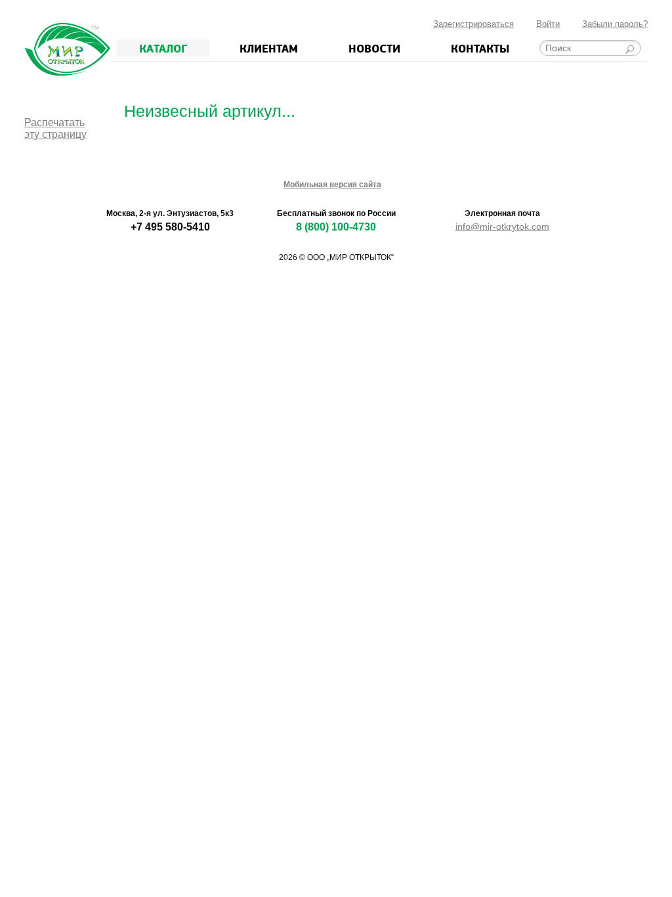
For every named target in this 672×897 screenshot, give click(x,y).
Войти (548, 24)
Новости (374, 47)
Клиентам (269, 47)
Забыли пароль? (615, 24)
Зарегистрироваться (473, 24)
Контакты (480, 47)
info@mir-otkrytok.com (502, 226)
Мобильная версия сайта (332, 184)
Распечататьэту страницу (55, 128)
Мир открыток (67, 49)
